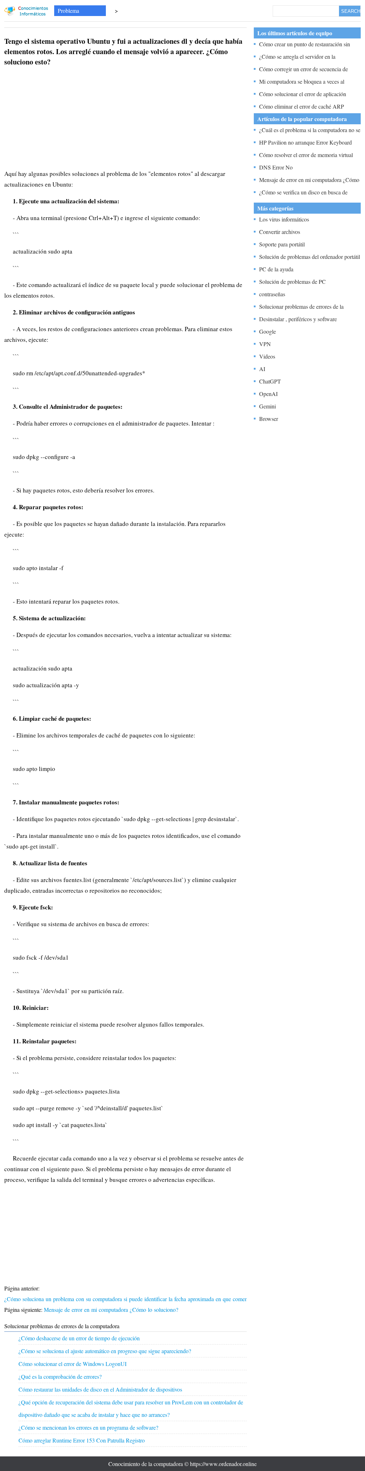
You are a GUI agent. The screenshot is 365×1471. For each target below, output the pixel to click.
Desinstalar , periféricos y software (298, 319)
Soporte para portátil (282, 244)
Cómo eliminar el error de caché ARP (301, 106)
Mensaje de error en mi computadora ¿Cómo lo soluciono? (112, 1309)
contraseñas (272, 294)
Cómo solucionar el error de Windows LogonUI (73, 1363)
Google (267, 331)
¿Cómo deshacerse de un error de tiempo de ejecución (79, 1338)
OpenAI (268, 393)
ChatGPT (270, 381)
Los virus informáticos (284, 219)
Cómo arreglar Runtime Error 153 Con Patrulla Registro (82, 1440)
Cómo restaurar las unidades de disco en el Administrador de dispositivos (100, 1389)
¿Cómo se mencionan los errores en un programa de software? (88, 1427)
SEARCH (350, 11)
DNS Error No (276, 167)
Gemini (267, 406)
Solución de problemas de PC (292, 281)
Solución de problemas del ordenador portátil (309, 256)
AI (262, 368)
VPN (265, 344)
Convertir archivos (279, 231)
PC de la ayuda (276, 269)
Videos (267, 356)
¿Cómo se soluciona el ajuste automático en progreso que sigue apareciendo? (105, 1351)
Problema (68, 10)
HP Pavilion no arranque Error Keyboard (305, 142)
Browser (268, 418)
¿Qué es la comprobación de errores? (60, 1376)
